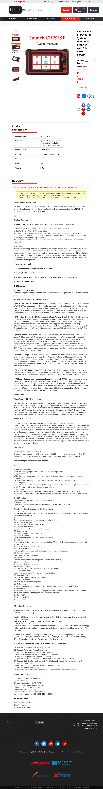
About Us (23, 752)
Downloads (90, 18)
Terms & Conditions (75, 752)
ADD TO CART (84, 96)
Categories (12, 18)
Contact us (45, 2)
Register (21, 2)
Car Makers (51, 18)
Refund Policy (38, 752)
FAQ (30, 752)
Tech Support (50, 752)
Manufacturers (32, 18)
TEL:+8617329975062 (62, 2)
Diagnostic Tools (70, 18)
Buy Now (78, 96)
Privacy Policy (61, 752)
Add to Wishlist (92, 96)
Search (66, 10)
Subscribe (40, 722)
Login (13, 2)
